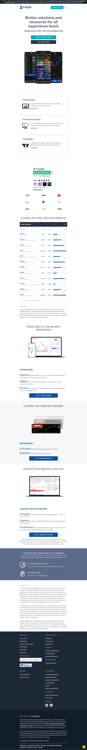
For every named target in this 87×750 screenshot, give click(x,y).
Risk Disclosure (35, 716)
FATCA (35, 747)
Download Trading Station (52, 651)
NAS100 (22, 294)
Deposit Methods (49, 683)
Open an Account (24, 677)
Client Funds (23, 652)
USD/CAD (22, 289)
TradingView (48, 638)
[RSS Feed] (51, 705)
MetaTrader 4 (48, 644)
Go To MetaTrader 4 (43, 458)
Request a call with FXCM (51, 688)
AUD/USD (22, 261)
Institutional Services (50, 677)
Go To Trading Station (43, 535)
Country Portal (24, 638)
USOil (21, 255)
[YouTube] (46, 705)
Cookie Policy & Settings (51, 695)
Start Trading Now (43, 37)
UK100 (21, 250)
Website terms (23, 745)
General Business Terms (34, 745)
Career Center (23, 649)
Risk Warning (29, 747)
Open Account (57, 7)
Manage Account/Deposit (51, 680)
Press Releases (23, 647)
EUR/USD (22, 233)
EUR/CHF (22, 266)
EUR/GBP (22, 272)
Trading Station (49, 641)
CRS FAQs (40, 747)
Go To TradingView (43, 395)
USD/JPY (22, 244)
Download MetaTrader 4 (51, 656)
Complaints (23, 747)
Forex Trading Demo (25, 674)
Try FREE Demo (43, 42)
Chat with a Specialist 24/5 (52, 674)
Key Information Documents (54, 745)
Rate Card (43, 745)
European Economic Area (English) (29, 659)
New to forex (43, 575)
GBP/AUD (22, 283)
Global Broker (23, 641)
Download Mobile (50, 653)
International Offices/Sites (26, 644)
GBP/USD (22, 239)
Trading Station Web (50, 663)
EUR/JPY (22, 278)
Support (47, 685)
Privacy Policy (49, 698)
